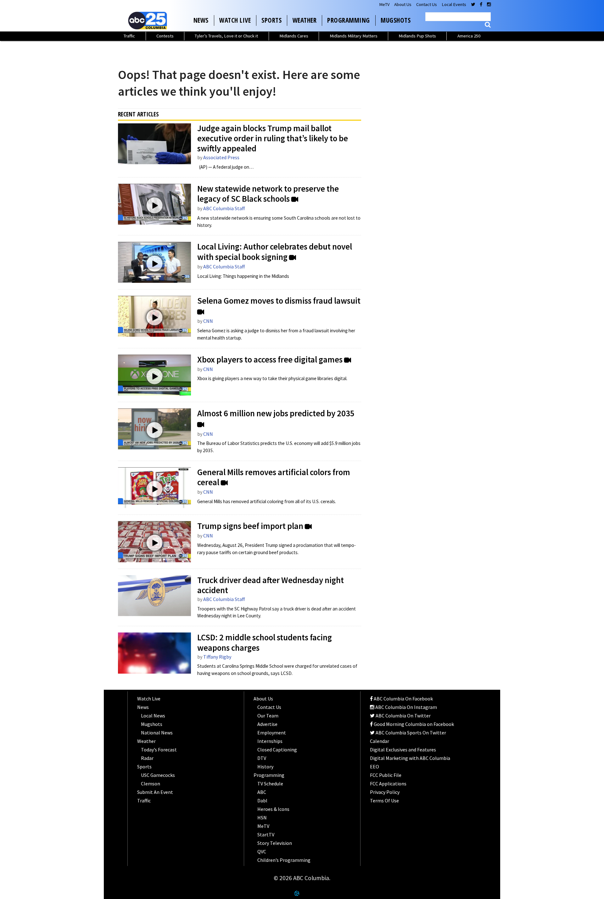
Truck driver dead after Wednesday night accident (270, 585)
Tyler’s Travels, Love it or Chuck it (226, 36)
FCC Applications (388, 783)
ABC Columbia (148, 20)
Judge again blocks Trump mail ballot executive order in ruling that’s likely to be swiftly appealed (272, 138)
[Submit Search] (488, 24)
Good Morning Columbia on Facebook (413, 724)
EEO (374, 766)
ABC (261, 792)
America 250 (468, 36)
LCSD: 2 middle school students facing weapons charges (264, 642)
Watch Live (235, 20)
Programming (348, 20)
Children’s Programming (283, 860)
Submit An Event (155, 792)
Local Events (454, 4)
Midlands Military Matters (354, 36)
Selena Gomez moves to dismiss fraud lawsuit (279, 301)
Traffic (129, 36)
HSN (262, 817)
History (265, 766)
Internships (269, 741)
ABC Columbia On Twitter (403, 715)
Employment (271, 732)
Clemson (150, 783)
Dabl (262, 800)
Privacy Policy (385, 792)
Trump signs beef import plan (250, 526)
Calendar (379, 741)
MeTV (384, 4)
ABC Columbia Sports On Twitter (410, 732)
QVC (261, 851)
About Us (402, 4)
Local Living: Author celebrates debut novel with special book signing (274, 252)
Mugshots (396, 20)
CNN (208, 321)
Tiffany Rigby (217, 657)
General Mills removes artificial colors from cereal (273, 477)
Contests (165, 36)
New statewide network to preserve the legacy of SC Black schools (268, 194)
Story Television (274, 843)
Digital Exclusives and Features (403, 749)
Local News (153, 715)
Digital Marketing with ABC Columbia (410, 758)
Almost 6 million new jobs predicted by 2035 (276, 413)
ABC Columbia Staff (224, 208)
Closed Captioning (277, 749)
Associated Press (221, 157)
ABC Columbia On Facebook (403, 698)
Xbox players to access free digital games (270, 360)
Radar (147, 758)
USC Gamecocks (158, 775)
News (201, 20)
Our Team (267, 715)
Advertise (267, 724)
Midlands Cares (293, 36)
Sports (271, 20)
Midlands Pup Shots (417, 36)
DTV (261, 758)
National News (157, 732)
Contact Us (426, 4)
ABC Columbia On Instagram (405, 707)
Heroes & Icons (273, 809)
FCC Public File (385, 775)
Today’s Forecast (159, 749)
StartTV (265, 834)
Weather (305, 20)
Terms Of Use (384, 800)
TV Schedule (270, 783)
